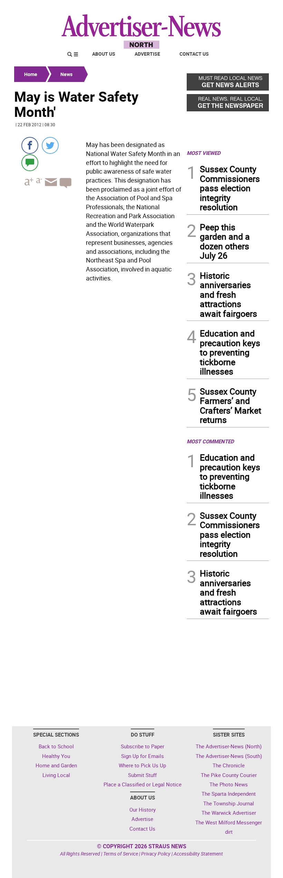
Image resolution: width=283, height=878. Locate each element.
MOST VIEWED (204, 152)
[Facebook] (29, 145)
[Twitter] (50, 145)
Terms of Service (120, 853)
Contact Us (194, 53)
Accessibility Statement (198, 853)
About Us (103, 53)
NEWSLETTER (213, 8)
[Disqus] (98, 379)
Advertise (147, 53)
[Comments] (29, 162)
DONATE (252, 8)
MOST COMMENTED (210, 441)
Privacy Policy (155, 853)
